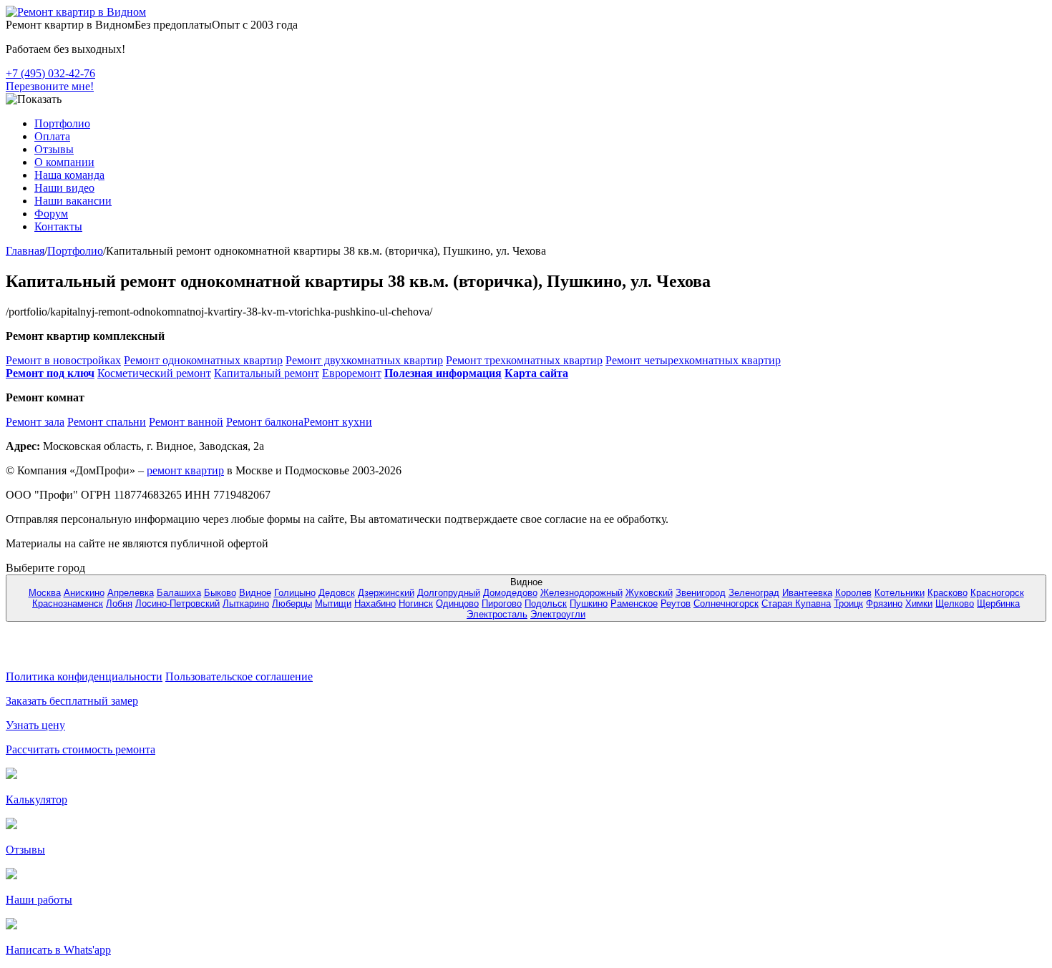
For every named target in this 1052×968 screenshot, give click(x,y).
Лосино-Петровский (177, 603)
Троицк (848, 603)
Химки (918, 603)
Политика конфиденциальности (84, 676)
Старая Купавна (796, 603)
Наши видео (64, 188)
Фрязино (884, 603)
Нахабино (375, 603)
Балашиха (179, 592)
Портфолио (62, 123)
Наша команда (69, 175)
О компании (64, 162)
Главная (25, 251)
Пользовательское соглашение (239, 676)
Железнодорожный (581, 592)
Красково (947, 592)
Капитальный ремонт (266, 373)
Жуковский (649, 592)
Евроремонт (351, 373)
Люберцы (292, 603)
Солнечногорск (726, 603)
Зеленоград (754, 592)
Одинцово (457, 603)
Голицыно (295, 592)
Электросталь (497, 614)
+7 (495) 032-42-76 (50, 73)
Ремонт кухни (337, 422)
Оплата (52, 136)
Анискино (84, 592)
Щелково (954, 603)
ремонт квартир (185, 470)
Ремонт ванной (186, 422)
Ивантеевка (807, 592)
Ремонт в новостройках (63, 360)
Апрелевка (130, 592)
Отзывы (54, 149)
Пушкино (589, 603)
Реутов (676, 603)
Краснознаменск (67, 603)
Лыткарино (246, 603)
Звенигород (701, 592)
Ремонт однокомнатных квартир (203, 360)
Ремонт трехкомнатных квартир (524, 360)
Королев (853, 592)
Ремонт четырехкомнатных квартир (693, 360)
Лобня (119, 603)
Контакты (58, 226)
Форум (51, 213)
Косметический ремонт (154, 373)
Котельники (900, 592)
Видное (255, 592)
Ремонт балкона (264, 422)
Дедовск (336, 592)
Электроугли (557, 614)
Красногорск (997, 592)
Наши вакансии (73, 201)
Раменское (634, 603)
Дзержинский (386, 592)
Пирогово (502, 603)
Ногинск (416, 603)
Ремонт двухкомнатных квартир (364, 360)
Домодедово (510, 592)
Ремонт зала (35, 422)
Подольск (546, 603)
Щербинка (998, 603)
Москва (45, 592)
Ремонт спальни (106, 422)
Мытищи (333, 603)
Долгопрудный (448, 592)
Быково (220, 592)
